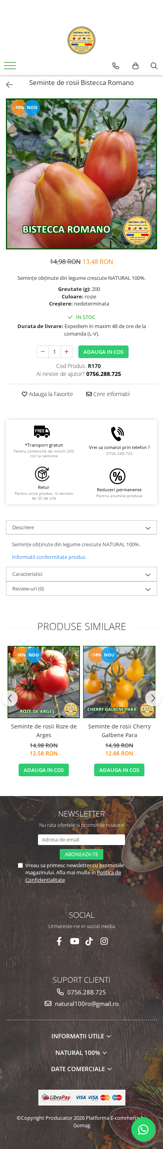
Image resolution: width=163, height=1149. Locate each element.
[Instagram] (104, 941)
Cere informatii (111, 394)
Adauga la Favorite (50, 394)
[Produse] (11, 68)
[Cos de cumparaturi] (135, 66)
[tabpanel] (81, 173)
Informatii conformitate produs (48, 556)
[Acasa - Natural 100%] (81, 40)
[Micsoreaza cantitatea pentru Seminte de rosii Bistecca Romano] (43, 351)
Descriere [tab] (23, 527)
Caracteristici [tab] (27, 573)
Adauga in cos (103, 351)
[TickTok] (89, 941)
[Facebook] (59, 941)
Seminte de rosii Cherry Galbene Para (119, 731)
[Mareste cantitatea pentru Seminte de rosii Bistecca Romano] (66, 351)
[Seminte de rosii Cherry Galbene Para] (119, 682)
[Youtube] (74, 941)
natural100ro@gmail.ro (86, 1003)
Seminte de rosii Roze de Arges (44, 731)
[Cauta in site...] (154, 66)
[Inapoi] (6, 84)
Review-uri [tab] (28, 588)
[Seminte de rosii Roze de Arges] (44, 682)
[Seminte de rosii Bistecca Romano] (81, 173)
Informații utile (78, 1036)
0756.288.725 (86, 992)
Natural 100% (78, 1053)
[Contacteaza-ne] (116, 66)
